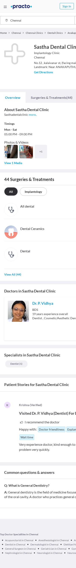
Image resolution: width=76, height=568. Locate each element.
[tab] (13, 97)
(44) (51, 97)
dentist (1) (16, 363)
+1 (40, 151)
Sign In (66, 6)
